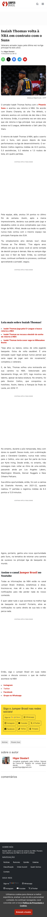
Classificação (8, 867)
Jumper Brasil (28, 572)
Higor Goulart (9, 51)
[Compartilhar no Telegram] (19, 59)
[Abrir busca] (37, 4)
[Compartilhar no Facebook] (14, 59)
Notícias (5, 742)
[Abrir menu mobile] (43, 4)
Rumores (16, 862)
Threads (35, 729)
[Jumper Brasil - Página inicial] (8, 4)
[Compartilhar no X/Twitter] (9, 59)
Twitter (7, 688)
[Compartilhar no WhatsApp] (3, 59)
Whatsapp (30, 717)
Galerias (36, 862)
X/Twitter (36, 723)
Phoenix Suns (15, 742)
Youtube (24, 723)
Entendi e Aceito (23, 912)
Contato (6, 872)
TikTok (23, 729)
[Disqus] (23, 810)
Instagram (11, 723)
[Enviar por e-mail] (25, 59)
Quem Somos (36, 867)
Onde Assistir (22, 867)
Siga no (7, 717)
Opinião (26, 862)
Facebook (11, 729)
